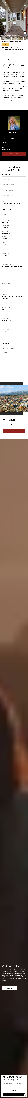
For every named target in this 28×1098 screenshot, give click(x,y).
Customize (14, 1090)
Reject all (14, 1086)
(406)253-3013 (6, 144)
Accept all (14, 1094)
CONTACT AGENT (14, 153)
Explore (14, 431)
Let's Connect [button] (9, 988)
